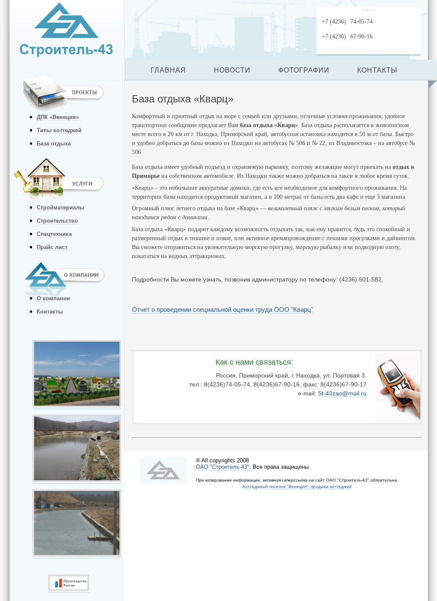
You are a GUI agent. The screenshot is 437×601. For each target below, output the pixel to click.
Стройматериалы (60, 207)
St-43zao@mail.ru (342, 393)
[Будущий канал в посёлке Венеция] (76, 480)
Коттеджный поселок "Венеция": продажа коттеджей (297, 486)
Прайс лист (52, 247)
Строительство (57, 221)
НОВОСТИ (232, 70)
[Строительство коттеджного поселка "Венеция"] (76, 554)
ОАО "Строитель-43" (222, 467)
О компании (53, 298)
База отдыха (54, 143)
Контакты (50, 311)
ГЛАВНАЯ (168, 70)
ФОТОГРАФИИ (303, 70)
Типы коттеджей (59, 130)
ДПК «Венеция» (58, 117)
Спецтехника (54, 234)
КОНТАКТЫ (377, 70)
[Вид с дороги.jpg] (76, 405)
